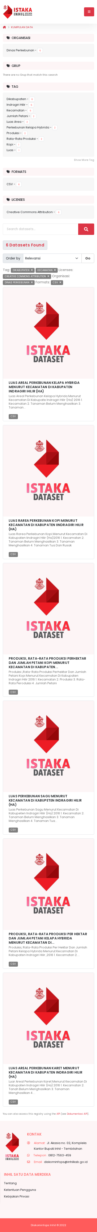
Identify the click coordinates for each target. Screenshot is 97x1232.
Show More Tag (84, 160)
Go (87, 258)
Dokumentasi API (77, 1113)
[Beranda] (4, 27)
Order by (13, 258)
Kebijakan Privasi (16, 1196)
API (58, 1113)
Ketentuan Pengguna (20, 1190)
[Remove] (32, 270)
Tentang (10, 1183)
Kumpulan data (22, 27)
